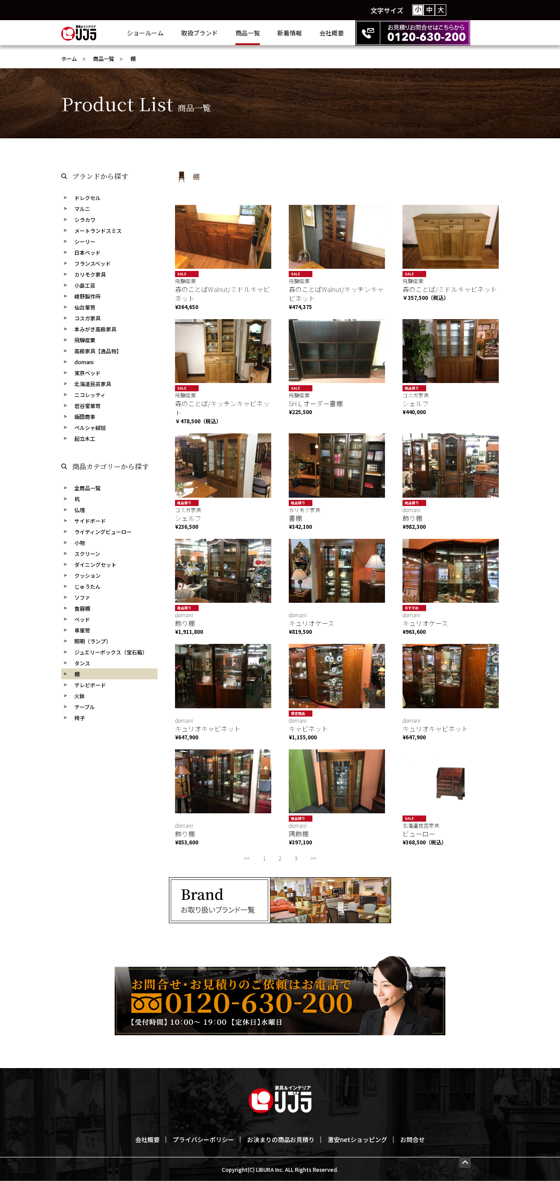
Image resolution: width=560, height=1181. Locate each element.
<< (247, 858)
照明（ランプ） (92, 641)
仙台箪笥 (84, 307)
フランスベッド (92, 263)
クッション (87, 575)
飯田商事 (84, 416)
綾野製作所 (87, 296)
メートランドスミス (98, 230)
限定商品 (298, 713)
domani (84, 362)
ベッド (82, 619)
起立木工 (84, 438)
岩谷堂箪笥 (87, 405)
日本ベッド (87, 252)
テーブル (84, 706)
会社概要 (331, 32)
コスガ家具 (87, 318)
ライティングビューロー (103, 531)
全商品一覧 (87, 488)
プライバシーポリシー (203, 1139)
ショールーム (145, 32)
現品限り (412, 388)
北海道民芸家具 (92, 383)
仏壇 (79, 509)
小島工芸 (84, 285)
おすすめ (412, 607)
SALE (181, 273)
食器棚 (82, 608)
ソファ (82, 597)
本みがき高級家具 (95, 329)
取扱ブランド (199, 32)
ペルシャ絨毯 (90, 427)
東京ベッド (87, 372)
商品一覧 (247, 32)
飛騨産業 (84, 340)
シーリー (84, 241)
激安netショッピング (357, 1139)
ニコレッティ (89, 394)
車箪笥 (82, 630)
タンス (82, 663)
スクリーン (87, 553)
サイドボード (90, 520)
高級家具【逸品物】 (98, 351)
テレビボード (90, 685)
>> (313, 858)
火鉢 (79, 695)
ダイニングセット (95, 564)
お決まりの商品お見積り (281, 1139)
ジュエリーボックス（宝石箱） (110, 652)
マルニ (82, 208)
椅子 (79, 717)
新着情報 (289, 32)
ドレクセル (87, 197)
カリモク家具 (90, 274)
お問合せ (412, 1139)
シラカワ (84, 219)
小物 (79, 542)
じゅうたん (87, 586)
